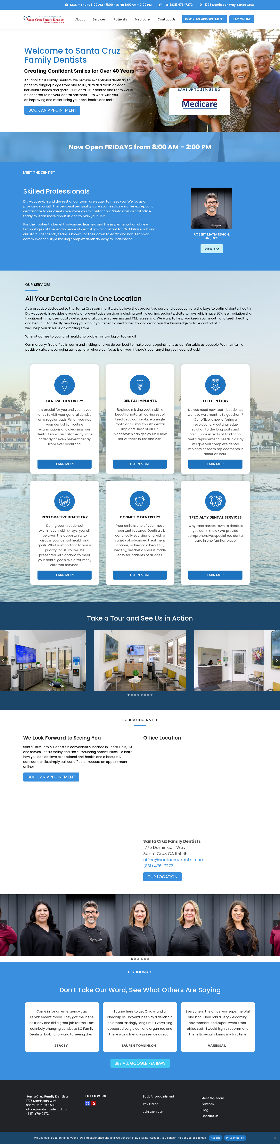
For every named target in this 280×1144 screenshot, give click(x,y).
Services (99, 19)
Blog (204, 1110)
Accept (215, 1137)
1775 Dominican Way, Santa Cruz (229, 5)
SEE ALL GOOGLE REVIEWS (140, 1063)
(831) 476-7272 (181, 5)
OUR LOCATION (162, 877)
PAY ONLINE (241, 19)
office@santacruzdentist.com (173, 860)
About (80, 19)
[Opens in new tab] (87, 1103)
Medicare (142, 19)
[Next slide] (276, 661)
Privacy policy (235, 1137)
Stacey (61, 1046)
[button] (140, 660)
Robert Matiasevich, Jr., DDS (212, 236)
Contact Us (166, 19)
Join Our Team (153, 1112)
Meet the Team (212, 1098)
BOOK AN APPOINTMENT (204, 19)
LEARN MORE (65, 464)
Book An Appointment (158, 1096)
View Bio (212, 248)
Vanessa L (217, 1046)
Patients (120, 19)
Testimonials (140, 972)
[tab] (128, 695)
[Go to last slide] (3, 661)
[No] (275, 1138)
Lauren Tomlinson (139, 1046)
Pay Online (150, 1104)
